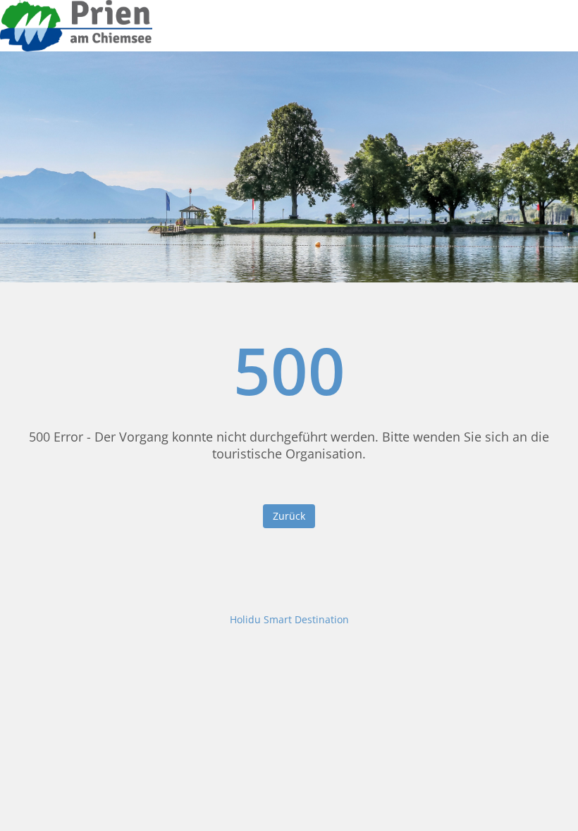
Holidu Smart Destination (289, 619)
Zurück (289, 516)
